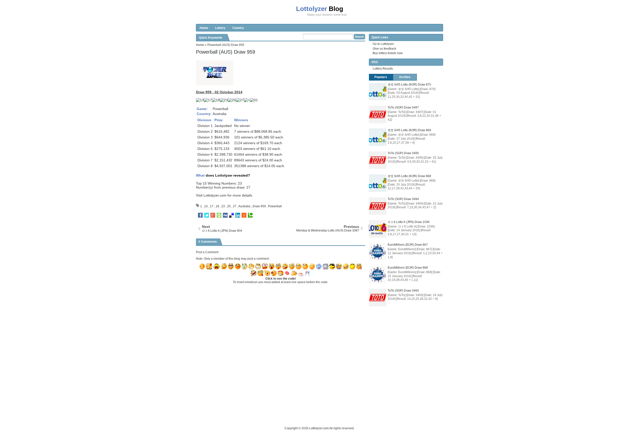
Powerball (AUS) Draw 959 (225, 52)
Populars (380, 77)
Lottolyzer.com (214, 195)
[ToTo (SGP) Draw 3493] (377, 297)
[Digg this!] (225, 215)
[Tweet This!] (206, 215)
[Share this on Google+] (212, 215)
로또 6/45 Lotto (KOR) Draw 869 (409, 130)
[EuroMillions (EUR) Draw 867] (377, 251)
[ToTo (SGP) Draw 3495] (377, 160)
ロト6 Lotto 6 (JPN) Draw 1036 (409, 222)
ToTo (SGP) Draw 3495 (403, 153)
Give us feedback (384, 48)
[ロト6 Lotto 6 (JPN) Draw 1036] (377, 229)
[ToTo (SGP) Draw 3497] (377, 114)
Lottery (220, 28)
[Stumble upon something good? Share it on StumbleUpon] (219, 215)
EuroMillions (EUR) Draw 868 (408, 267)
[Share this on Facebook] (200, 215)
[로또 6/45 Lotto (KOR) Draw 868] (377, 183)
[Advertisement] (287, 414)
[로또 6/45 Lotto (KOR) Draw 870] (377, 91)
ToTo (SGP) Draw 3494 (403, 199)
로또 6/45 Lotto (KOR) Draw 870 (409, 84)
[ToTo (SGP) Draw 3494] (377, 206)
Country (238, 28)
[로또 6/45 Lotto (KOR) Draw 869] (377, 137)
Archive (404, 77)
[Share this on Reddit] (244, 215)
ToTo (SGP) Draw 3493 (403, 290)
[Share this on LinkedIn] (237, 215)
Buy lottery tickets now (388, 53)
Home (204, 28)
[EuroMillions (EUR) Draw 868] (377, 274)
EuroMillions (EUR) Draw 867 (408, 244)
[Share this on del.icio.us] (231, 215)
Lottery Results (383, 68)
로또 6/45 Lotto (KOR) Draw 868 (409, 176)
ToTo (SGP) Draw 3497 (403, 107)
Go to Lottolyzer (383, 44)
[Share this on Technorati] (250, 215)
